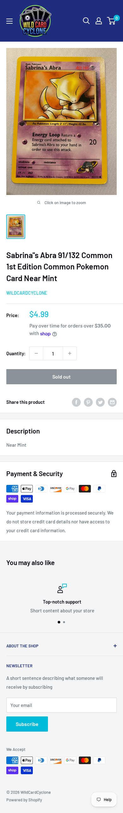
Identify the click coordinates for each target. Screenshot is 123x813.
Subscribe (27, 724)
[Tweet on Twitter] (100, 401)
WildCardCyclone (26, 293)
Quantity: (16, 353)
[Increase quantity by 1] (69, 353)
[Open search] (86, 20)
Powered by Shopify (24, 799)
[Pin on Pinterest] (88, 401)
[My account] (99, 20)
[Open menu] (9, 21)
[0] (111, 21)
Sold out (61, 377)
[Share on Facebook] (76, 401)
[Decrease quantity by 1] (36, 353)
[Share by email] (112, 401)
